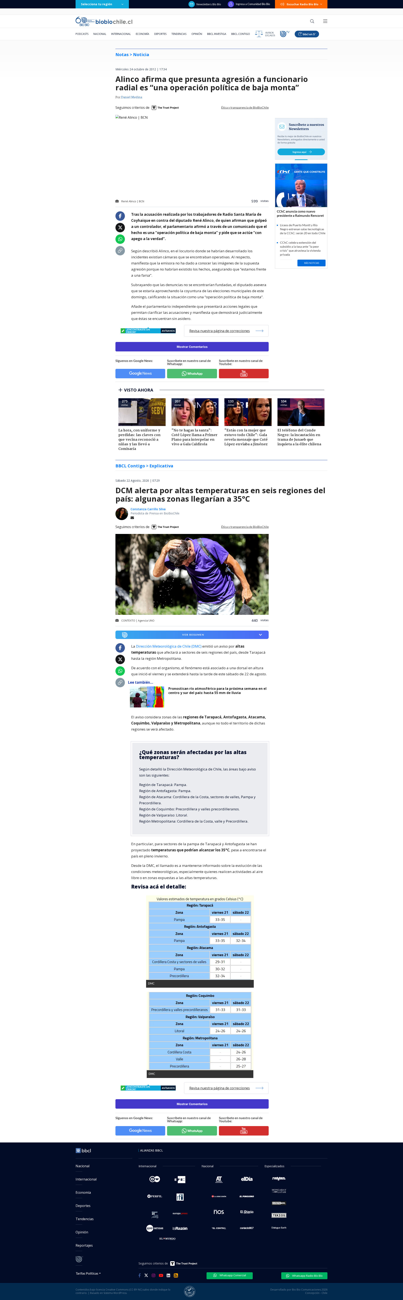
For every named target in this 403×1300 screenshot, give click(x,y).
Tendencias (178, 34)
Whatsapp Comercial (232, 1275)
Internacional (121, 34)
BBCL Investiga (216, 34)
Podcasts (82, 34)
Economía (142, 34)
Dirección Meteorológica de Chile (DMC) (169, 646)
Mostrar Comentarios (192, 346)
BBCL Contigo (240, 34)
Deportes (160, 34)
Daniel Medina (131, 97)
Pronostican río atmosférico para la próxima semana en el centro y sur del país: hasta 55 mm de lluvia (217, 690)
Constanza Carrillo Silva (148, 509)
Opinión (196, 34)
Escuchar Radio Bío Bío (302, 4)
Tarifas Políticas (87, 1273)
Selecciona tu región (96, 4)
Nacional (99, 34)
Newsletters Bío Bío (208, 4)
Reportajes (84, 1245)
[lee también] (148, 696)
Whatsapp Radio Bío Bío (307, 1276)
